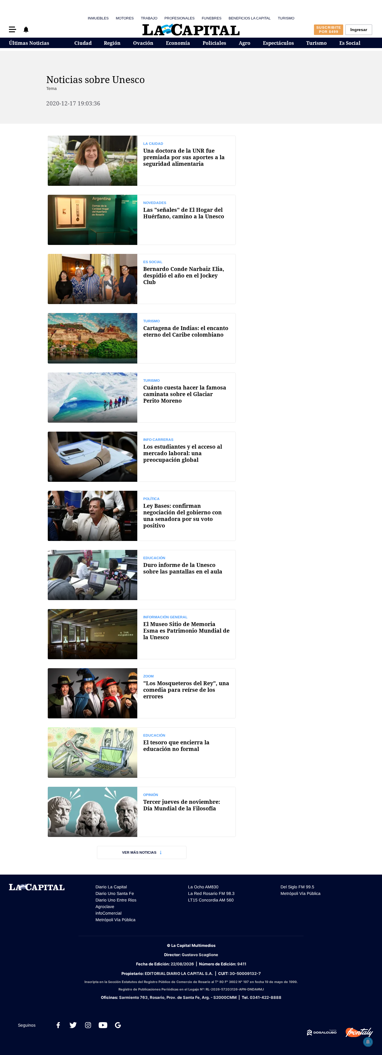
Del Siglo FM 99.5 (297, 886)
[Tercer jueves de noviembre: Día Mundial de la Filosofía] (141, 812)
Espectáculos (278, 43)
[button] (12, 29)
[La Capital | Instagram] (88, 1025)
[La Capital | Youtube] (103, 1025)
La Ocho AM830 (203, 886)
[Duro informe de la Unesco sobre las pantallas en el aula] (141, 575)
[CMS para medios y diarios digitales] (322, 1033)
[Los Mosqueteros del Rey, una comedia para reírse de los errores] (141, 693)
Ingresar (358, 29)
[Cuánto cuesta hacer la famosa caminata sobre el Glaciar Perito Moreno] (141, 397)
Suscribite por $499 (328, 29)
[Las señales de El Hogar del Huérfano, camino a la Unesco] (141, 220)
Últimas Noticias (29, 43)
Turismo (286, 18)
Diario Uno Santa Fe (115, 893)
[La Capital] (191, 30)
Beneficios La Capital (250, 18)
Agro (244, 43)
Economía (178, 43)
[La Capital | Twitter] (73, 1025)
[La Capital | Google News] (118, 1025)
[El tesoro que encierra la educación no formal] (141, 752)
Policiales (214, 43)
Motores (125, 18)
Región (112, 43)
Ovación (143, 43)
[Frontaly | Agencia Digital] (355, 1032)
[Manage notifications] (368, 1042)
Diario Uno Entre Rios (116, 900)
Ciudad (83, 43)
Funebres (211, 18)
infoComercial (108, 913)
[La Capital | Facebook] (58, 1025)
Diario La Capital (111, 886)
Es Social (350, 43)
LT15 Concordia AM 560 (211, 900)
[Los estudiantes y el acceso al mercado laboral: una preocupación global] (141, 457)
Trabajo (149, 18)
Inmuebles (98, 18)
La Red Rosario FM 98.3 (211, 893)
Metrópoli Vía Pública (115, 919)
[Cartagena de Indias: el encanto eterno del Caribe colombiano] (141, 338)
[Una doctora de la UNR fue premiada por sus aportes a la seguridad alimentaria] (141, 160)
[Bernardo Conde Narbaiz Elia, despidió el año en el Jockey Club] (141, 279)
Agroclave (105, 906)
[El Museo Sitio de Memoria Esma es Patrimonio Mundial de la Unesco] (141, 634)
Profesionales (179, 18)
